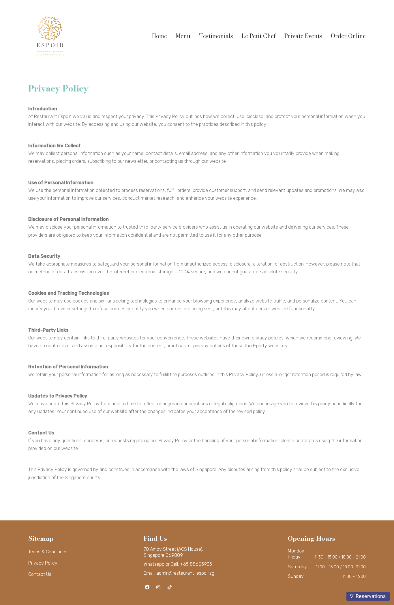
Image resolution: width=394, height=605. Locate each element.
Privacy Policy (42, 563)
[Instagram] (158, 587)
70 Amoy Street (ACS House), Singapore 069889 (173, 552)
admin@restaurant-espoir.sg (185, 573)
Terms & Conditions (47, 551)
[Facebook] (147, 587)
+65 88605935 (196, 564)
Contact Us (39, 574)
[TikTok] (170, 587)
